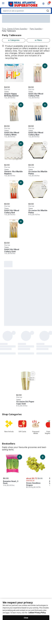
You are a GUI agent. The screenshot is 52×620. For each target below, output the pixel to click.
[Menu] (3, 3)
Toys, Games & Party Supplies (14, 29)
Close (26, 615)
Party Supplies (36, 29)
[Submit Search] (47, 10)
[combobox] (26, 10)
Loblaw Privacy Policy (37, 610)
